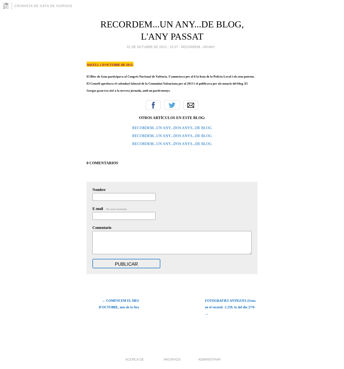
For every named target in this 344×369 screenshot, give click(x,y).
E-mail (109, 209)
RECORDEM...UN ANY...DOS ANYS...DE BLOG (172, 128)
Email (190, 105)
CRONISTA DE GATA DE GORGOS (43, 6)
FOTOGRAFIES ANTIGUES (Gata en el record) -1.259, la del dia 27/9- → (230, 307)
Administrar (209, 359)
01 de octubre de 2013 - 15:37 (152, 47)
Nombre (99, 190)
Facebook (153, 105)
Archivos (172, 359)
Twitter (172, 105)
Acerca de (134, 359)
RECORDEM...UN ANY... (199, 47)
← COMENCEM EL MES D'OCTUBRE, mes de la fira (119, 304)
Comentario (101, 228)
